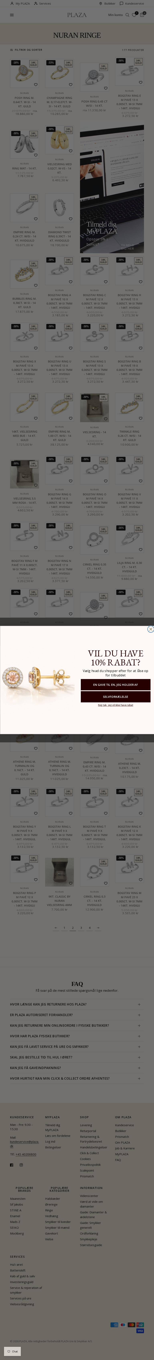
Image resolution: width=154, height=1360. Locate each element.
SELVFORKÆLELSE (115, 697)
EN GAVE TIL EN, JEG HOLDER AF (115, 685)
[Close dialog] (151, 629)
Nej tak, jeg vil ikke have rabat (115, 705)
